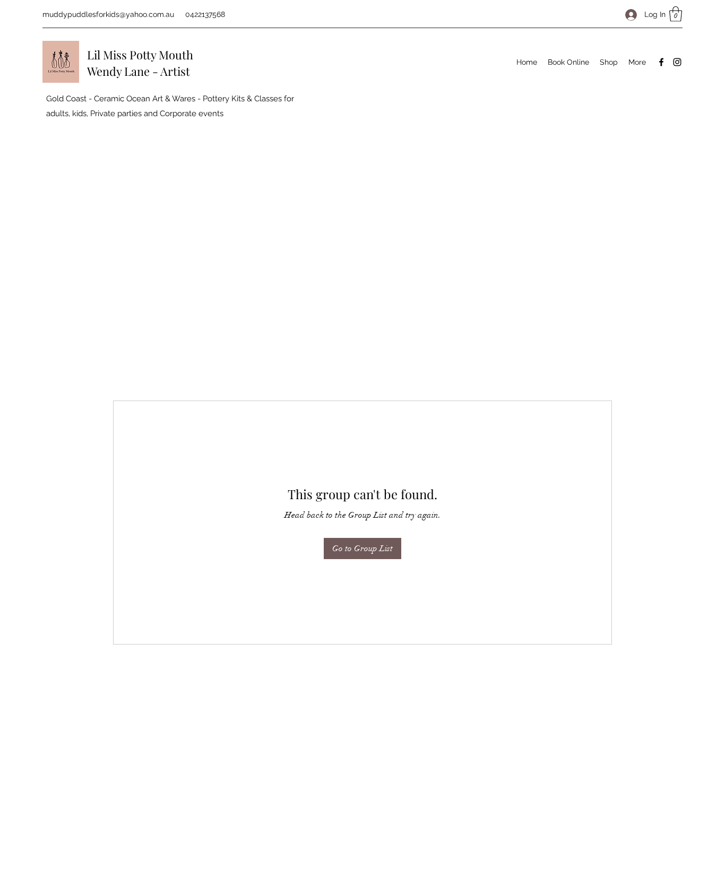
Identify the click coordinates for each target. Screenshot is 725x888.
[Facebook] (661, 62)
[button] (675, 14)
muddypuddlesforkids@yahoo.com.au (108, 14)
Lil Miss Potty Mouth (140, 55)
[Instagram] (677, 62)
